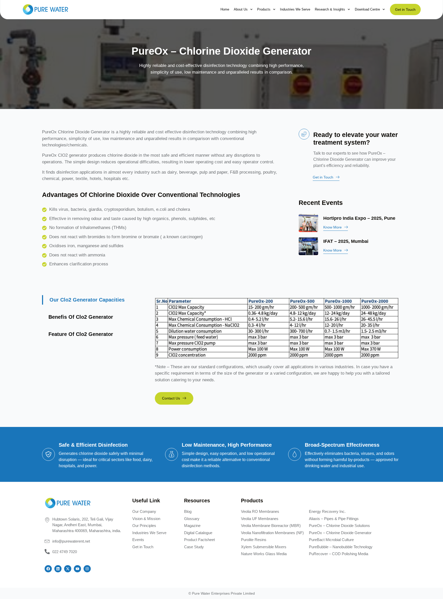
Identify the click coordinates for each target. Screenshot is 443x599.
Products (263, 9)
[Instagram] (87, 568)
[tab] (96, 300)
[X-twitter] (67, 568)
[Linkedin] (58, 568)
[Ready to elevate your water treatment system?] (304, 134)
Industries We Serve (295, 9)
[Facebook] (48, 568)
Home (224, 9)
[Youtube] (77, 568)
